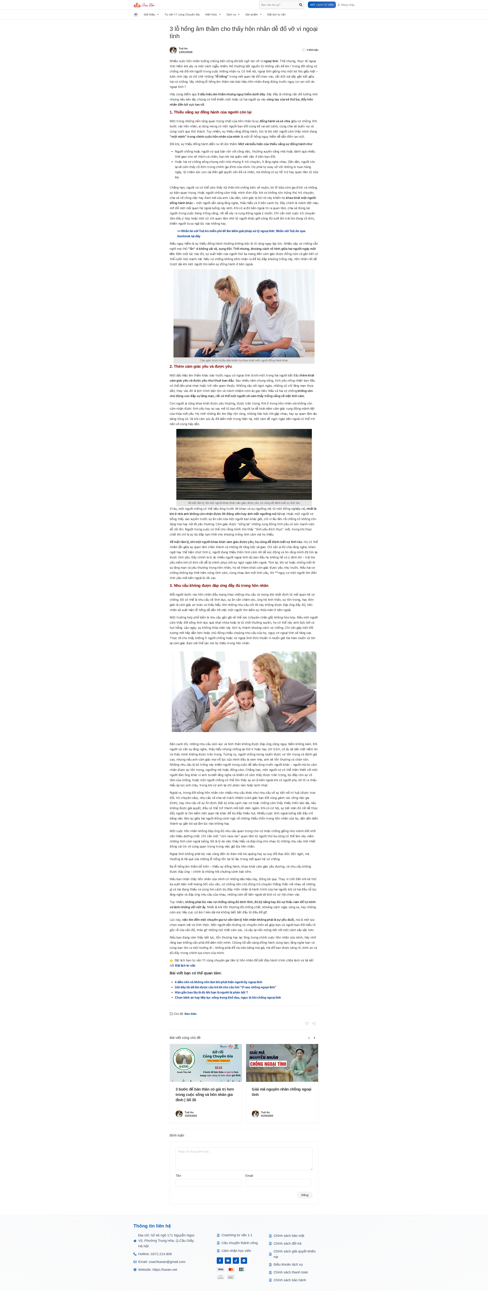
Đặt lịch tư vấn (276, 14)
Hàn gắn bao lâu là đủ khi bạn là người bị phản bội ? (211, 992)
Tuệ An (183, 48)
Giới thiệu (149, 14)
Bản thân (191, 1013)
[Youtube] (228, 1260)
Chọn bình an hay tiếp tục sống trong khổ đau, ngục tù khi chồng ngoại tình (228, 997)
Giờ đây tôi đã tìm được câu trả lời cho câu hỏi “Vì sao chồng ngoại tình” (225, 987)
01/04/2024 (267, 1115)
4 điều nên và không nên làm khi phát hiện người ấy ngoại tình (218, 982)
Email (249, 1176)
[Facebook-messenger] (244, 1260)
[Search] (301, 5)
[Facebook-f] (220, 1260)
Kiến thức (211, 14)
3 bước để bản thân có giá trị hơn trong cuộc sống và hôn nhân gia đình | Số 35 (205, 1094)
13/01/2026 (186, 52)
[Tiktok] (236, 1260)
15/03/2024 (191, 1115)
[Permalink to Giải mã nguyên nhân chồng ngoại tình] (282, 1063)
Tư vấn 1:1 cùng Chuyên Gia (182, 14)
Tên (178, 1176)
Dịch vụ (231, 14)
